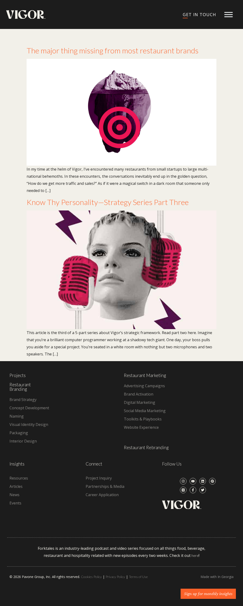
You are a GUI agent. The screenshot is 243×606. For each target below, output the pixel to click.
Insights (16, 463)
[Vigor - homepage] (25, 14)
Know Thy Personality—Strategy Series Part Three (108, 202)
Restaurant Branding (20, 387)
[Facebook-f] (193, 490)
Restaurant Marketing (145, 375)
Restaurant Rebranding (146, 447)
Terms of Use (138, 577)
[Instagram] (183, 481)
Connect (94, 463)
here (195, 555)
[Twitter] (202, 490)
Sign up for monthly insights (208, 594)
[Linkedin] (202, 481)
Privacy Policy (115, 577)
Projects (17, 375)
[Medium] (183, 490)
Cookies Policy (91, 577)
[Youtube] (193, 481)
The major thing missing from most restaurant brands (112, 50)
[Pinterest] (212, 481)
